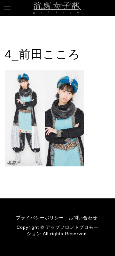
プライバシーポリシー (40, 217)
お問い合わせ (83, 217)
